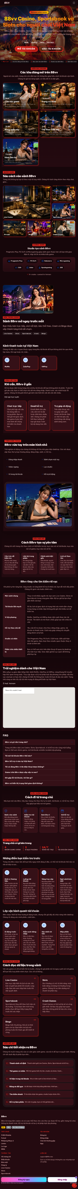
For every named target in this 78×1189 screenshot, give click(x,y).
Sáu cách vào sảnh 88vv (39, 61)
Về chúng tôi (6, 1157)
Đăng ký (43, 1135)
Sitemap (73, 1183)
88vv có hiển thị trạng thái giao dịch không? (24, 783)
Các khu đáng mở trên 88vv (20, 61)
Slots (3, 1171)
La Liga (4, 1146)
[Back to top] (74, 1185)
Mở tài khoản (26, 48)
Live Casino (5, 1168)
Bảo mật (4, 1162)
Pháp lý (4, 1165)
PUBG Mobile (6, 1135)
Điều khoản (5, 1159)
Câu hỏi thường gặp (47, 1141)
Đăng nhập (44, 1138)
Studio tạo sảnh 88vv (56, 61)
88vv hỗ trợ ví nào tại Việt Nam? (19, 761)
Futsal (3, 1138)
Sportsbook (5, 1173)
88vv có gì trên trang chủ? (16, 742)
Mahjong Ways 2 (7, 1141)
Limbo (3, 1143)
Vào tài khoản (51, 48)
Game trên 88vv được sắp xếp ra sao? (21, 772)
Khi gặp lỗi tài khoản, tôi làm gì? (19, 778)
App (41, 1143)
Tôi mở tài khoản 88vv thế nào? (18, 756)
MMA (3, 1149)
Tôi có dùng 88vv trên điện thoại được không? (24, 767)
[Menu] (74, 3)
